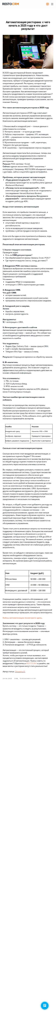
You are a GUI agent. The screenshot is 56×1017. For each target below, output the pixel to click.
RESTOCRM (31, 663)
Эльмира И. (20, 671)
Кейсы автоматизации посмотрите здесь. (23, 618)
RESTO (10, 4)
